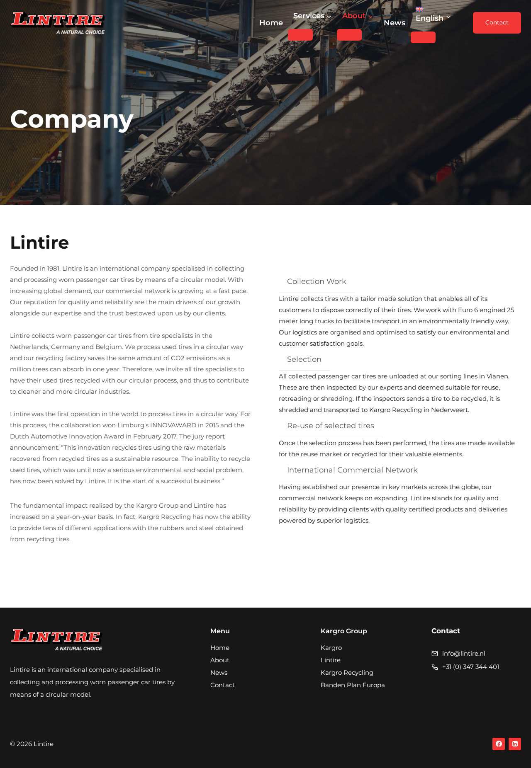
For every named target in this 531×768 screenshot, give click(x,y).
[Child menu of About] (349, 35)
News (394, 22)
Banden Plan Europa (353, 685)
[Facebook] (498, 744)
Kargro (331, 648)
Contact (497, 22)
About (219, 660)
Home (271, 22)
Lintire (331, 660)
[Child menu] (423, 37)
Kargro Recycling (347, 672)
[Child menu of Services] (300, 35)
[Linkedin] (515, 744)
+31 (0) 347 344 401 (470, 667)
